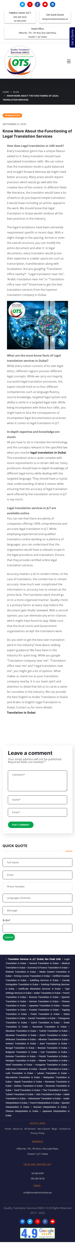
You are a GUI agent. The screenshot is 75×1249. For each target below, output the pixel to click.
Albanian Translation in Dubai (53, 1039)
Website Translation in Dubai (21, 971)
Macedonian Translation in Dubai (23, 1077)
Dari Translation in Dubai (54, 1052)
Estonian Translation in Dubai (21, 1056)
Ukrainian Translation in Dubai (21, 1035)
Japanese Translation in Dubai (44, 1005)
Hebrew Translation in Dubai (53, 1060)
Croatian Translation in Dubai (44, 1009)
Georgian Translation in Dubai (21, 1060)
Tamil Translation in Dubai (27, 1090)
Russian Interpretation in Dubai (50, 1107)
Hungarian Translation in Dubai (51, 1064)
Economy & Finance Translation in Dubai (48, 967)
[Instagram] (30, 4)
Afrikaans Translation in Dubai (21, 1039)
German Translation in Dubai (43, 1001)
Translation (12, 115)
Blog (16, 92)
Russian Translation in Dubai (43, 997)
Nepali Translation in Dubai (28, 1081)
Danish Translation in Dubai (42, 1018)
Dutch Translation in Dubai (53, 1035)
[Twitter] (22, 4)
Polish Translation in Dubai (45, 1014)
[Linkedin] (52, 4)
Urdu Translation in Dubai (48, 1094)
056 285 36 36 (37, 1178)
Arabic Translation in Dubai (47, 993)
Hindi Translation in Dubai (19, 1064)
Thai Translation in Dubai (55, 1090)
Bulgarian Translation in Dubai (21, 1052)
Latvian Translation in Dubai (52, 1073)
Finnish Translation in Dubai (53, 1056)
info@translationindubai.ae (55, 19)
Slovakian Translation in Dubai (21, 1031)
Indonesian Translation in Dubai (21, 1069)
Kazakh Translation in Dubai (54, 1069)
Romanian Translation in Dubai (49, 1026)
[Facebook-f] (37, 4)
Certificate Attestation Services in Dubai (39, 988)
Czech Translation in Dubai (45, 1022)
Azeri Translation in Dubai (53, 1043)
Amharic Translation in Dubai (21, 1043)
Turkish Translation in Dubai (53, 1031)
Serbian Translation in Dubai (28, 1086)
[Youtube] (45, 4)
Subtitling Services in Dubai (44, 980)
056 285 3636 (20, 17)
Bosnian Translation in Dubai (52, 1048)
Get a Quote (72, 37)
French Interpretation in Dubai (44, 1102)
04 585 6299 (20, 21)
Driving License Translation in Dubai (32, 976)
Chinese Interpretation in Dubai (22, 1111)
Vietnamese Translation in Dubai (44, 1098)
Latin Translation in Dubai (19, 1073)
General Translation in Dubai (43, 963)
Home (6, 92)
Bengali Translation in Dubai (20, 1048)
